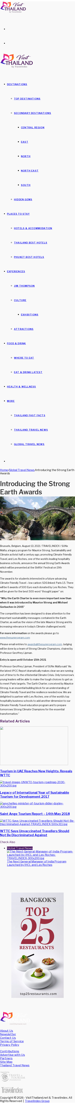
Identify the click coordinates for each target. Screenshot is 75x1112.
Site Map (6, 1062)
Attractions (23, 329)
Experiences (16, 271)
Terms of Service (12, 1041)
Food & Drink (16, 343)
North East (30, 170)
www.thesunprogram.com (15, 637)
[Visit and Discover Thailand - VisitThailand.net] (13, 12)
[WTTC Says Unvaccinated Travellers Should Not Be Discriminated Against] (37, 824)
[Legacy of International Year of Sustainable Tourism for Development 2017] (37, 785)
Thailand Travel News (31, 429)
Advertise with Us (12, 1055)
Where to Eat (24, 357)
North (26, 156)
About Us (6, 1030)
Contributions (9, 1051)
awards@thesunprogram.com (45, 644)
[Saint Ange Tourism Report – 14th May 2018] (37, 806)
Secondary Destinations (32, 113)
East (24, 141)
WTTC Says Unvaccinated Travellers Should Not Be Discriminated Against (34, 833)
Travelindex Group (37, 1101)
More (11, 401)
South (26, 185)
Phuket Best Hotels (29, 257)
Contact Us (8, 1037)
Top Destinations (27, 98)
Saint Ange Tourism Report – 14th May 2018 (35, 814)
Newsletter (8, 1034)
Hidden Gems (23, 199)
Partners (6, 1058)
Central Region (32, 127)
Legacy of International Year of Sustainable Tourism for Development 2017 (34, 795)
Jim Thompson (24, 285)
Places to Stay (18, 213)
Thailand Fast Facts (29, 415)
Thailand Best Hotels (30, 242)
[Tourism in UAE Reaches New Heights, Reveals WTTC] (34, 764)
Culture (20, 300)
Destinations (17, 84)
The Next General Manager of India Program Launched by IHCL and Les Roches (36, 863)
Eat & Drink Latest (28, 372)
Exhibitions (29, 314)
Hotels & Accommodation (33, 228)
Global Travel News (29, 444)
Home (4, 470)
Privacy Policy (9, 1045)
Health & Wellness (21, 386)
